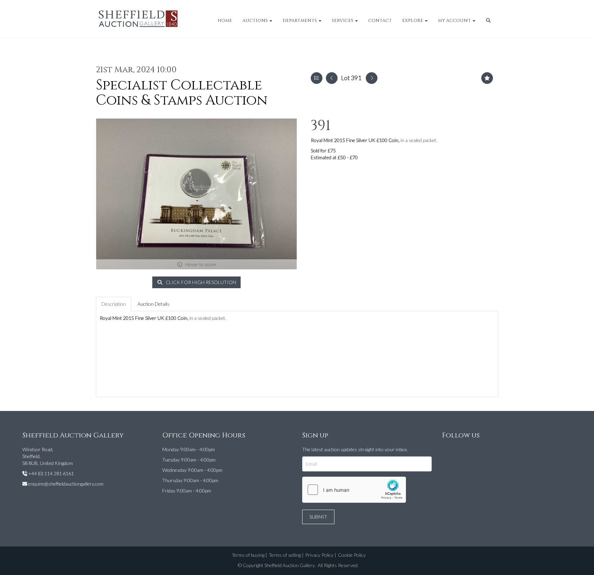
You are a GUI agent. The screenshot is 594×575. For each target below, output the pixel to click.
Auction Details (153, 304)
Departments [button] (300, 21)
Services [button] (343, 21)
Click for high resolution (200, 282)
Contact (380, 21)
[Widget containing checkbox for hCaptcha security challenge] (354, 490)
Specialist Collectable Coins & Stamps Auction (181, 93)
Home (225, 21)
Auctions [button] (255, 21)
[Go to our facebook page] (448, 451)
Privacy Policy (319, 555)
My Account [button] (455, 21)
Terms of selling (285, 555)
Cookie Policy (352, 555)
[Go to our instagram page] (462, 451)
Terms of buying (248, 555)
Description (113, 304)
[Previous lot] (332, 78)
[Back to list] (316, 78)
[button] (489, 20)
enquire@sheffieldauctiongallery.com (65, 484)
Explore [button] (413, 21)
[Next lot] (371, 78)
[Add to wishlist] (487, 78)
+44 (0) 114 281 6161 (51, 473)
